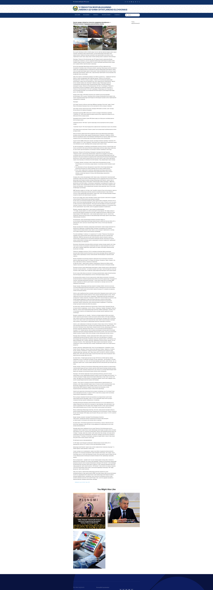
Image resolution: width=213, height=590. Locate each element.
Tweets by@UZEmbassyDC (135, 22)
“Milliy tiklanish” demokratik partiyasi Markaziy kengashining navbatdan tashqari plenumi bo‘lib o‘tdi (89, 521)
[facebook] (125, 1)
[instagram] (129, 1)
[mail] (137, 1)
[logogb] (75, 6)
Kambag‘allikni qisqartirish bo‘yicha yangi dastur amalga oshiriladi (123, 520)
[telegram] (135, 1)
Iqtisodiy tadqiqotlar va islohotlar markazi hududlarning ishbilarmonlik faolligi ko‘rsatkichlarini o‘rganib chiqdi (89, 560)
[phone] (139, 1)
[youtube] (131, 1)
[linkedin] (133, 1)
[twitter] (127, 1)
